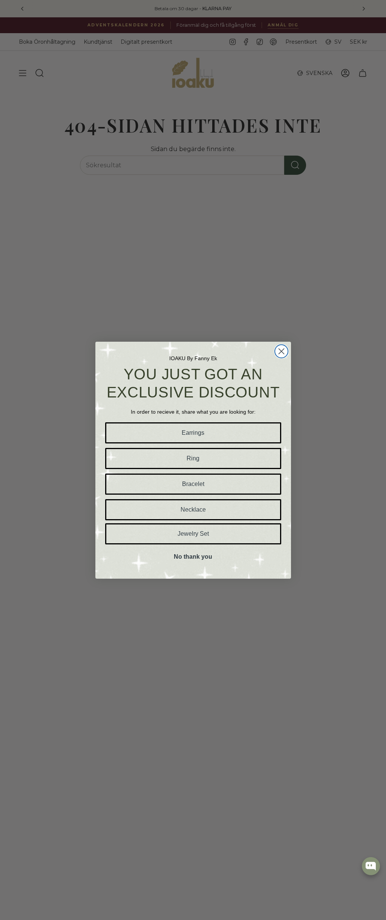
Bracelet (193, 484)
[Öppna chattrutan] (371, 866)
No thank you (193, 556)
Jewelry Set (193, 533)
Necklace (193, 509)
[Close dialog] (281, 351)
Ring (193, 458)
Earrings (193, 432)
